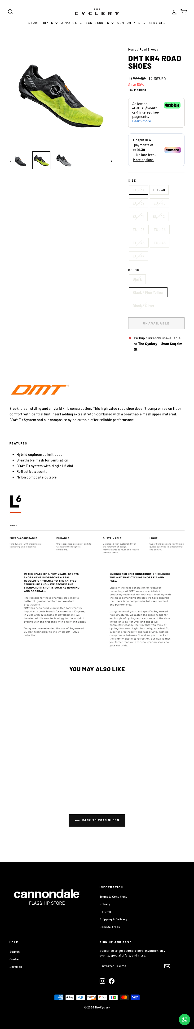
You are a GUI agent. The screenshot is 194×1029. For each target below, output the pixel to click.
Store (34, 22)
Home (132, 49)
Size (132, 180)
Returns (105, 912)
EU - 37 (138, 190)
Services (157, 22)
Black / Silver (143, 305)
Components (129, 22)
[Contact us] (184, 1019)
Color (133, 270)
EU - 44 (160, 229)
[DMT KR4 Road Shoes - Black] (21, 754)
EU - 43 (139, 229)
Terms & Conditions (113, 896)
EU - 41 (138, 216)
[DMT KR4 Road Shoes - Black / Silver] (29, 770)
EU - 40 (160, 203)
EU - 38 (159, 190)
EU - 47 (138, 256)
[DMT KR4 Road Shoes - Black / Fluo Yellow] (37, 754)
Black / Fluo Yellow (148, 292)
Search (14, 951)
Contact (15, 959)
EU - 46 (160, 243)
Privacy (105, 904)
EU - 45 (139, 243)
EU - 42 (159, 216)
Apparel (69, 22)
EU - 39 (139, 203)
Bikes (48, 22)
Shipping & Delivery (113, 919)
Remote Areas (110, 927)
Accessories (98, 22)
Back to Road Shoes (100, 820)
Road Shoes (148, 49)
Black (137, 279)
